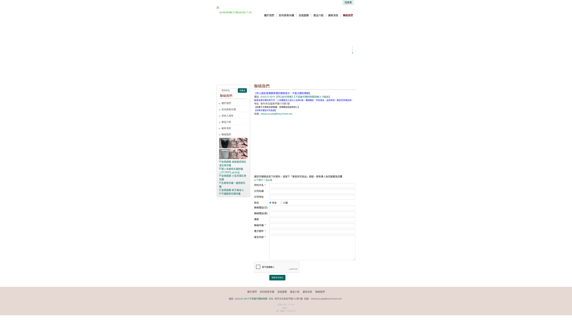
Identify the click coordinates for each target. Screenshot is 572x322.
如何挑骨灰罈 (229, 109)
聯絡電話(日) (261, 207)
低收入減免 (227, 115)
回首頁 (348, 2)
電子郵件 (260, 231)
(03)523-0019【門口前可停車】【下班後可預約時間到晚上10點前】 (295, 96)
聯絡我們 (226, 134)
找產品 (242, 90)
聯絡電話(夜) (261, 213)
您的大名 (260, 185)
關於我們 (226, 103)
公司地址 (259, 196)
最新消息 (226, 128)
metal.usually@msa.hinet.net (276, 113)
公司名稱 (259, 191)
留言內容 (260, 237)
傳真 (256, 219)
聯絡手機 (260, 225)
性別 (256, 202)
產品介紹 (226, 122)
